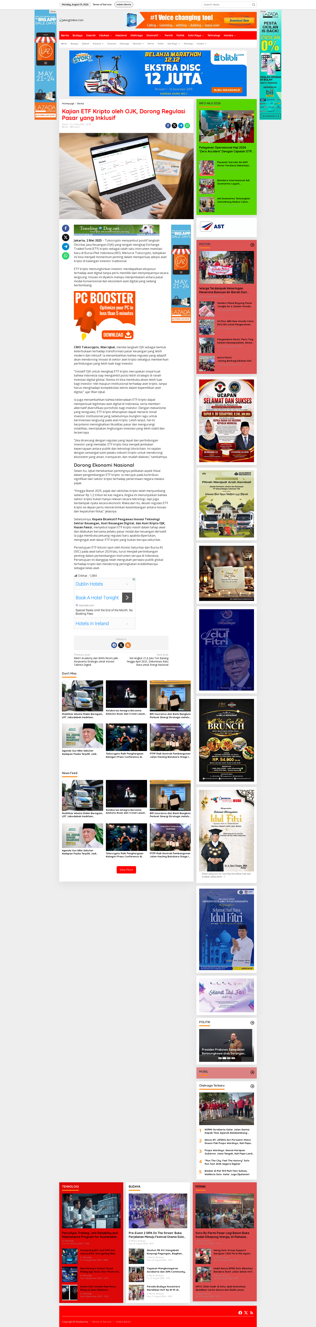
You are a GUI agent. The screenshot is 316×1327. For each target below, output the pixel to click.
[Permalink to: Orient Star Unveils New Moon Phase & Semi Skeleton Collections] (69, 1292)
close (53, 11)
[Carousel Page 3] (229, 1058)
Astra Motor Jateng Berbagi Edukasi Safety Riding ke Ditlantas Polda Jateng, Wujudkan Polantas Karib (235, 359)
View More (126, 869)
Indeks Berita (123, 1321)
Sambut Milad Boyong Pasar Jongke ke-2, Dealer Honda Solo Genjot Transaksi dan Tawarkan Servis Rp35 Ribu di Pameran (235, 304)
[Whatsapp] (187, 125)
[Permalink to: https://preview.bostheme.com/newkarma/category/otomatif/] (252, 245)
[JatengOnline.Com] (71, 20)
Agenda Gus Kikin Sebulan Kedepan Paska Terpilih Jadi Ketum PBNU (79, 752)
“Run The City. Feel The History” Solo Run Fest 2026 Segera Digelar (227, 1162)
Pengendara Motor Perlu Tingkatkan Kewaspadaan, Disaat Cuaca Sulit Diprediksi (235, 341)
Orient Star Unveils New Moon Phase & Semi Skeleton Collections (98, 1288)
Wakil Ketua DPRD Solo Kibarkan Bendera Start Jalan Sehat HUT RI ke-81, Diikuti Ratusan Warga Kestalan (233, 1270)
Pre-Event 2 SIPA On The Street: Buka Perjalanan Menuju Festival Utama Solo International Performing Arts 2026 (156, 1235)
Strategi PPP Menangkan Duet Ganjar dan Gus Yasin (223, 1050)
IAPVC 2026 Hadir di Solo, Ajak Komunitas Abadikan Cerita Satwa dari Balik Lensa (220, 1288)
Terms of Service (101, 1321)
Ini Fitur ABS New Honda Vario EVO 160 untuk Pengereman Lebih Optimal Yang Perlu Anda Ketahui (235, 323)
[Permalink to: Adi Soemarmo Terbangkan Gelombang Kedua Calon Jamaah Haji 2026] (207, 204)
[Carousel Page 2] (224, 1058)
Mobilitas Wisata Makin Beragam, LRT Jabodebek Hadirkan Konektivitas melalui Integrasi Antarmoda (82, 715)
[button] (254, 4)
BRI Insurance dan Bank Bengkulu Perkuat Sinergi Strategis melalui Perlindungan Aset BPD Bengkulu (170, 715)
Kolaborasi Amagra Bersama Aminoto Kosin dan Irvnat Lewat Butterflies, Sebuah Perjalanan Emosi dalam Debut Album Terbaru (125, 712)
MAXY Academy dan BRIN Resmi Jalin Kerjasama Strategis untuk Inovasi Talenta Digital (96, 659)
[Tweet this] (174, 125)
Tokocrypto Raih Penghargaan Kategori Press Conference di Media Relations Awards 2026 (124, 755)
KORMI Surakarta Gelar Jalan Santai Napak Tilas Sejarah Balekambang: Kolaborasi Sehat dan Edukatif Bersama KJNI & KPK (229, 1131)
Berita (65, 127)
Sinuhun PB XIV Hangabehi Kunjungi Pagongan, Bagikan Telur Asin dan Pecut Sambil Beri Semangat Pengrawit (166, 1252)
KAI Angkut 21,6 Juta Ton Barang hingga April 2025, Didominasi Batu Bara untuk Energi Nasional (147, 659)
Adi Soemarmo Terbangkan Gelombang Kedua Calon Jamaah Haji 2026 (233, 200)
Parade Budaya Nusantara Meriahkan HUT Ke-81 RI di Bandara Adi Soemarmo (163, 1288)
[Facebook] (114, 645)
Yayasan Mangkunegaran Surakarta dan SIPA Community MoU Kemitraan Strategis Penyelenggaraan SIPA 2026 (166, 1270)
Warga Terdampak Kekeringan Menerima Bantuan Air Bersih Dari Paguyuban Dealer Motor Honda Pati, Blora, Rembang (226, 290)
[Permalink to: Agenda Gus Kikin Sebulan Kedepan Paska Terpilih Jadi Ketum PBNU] (82, 735)
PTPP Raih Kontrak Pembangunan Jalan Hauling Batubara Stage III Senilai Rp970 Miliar (170, 755)
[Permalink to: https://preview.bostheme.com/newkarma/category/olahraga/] (252, 1086)
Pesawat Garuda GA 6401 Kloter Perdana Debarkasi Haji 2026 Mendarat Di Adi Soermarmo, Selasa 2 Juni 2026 (233, 164)
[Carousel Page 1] (220, 1058)
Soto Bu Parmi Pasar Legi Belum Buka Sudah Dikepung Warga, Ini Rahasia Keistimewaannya (222, 1235)
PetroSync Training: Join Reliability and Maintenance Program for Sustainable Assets (90, 1235)
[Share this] (168, 125)
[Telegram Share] (181, 125)
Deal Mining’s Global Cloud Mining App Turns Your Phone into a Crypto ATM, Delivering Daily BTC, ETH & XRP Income (100, 1270)
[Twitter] (121, 645)
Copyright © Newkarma (75, 1321)
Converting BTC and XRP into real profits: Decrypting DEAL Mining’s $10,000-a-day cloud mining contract (98, 1252)
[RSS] (128, 645)
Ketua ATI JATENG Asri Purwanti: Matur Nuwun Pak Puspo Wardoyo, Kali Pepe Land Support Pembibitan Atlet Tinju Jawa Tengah (228, 1141)
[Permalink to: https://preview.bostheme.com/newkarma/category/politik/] (252, 1023)
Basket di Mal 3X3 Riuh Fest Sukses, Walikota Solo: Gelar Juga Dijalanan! (227, 1172)
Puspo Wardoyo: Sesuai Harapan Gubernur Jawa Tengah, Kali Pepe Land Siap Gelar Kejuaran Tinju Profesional (228, 1152)
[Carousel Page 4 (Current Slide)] (233, 1058)
